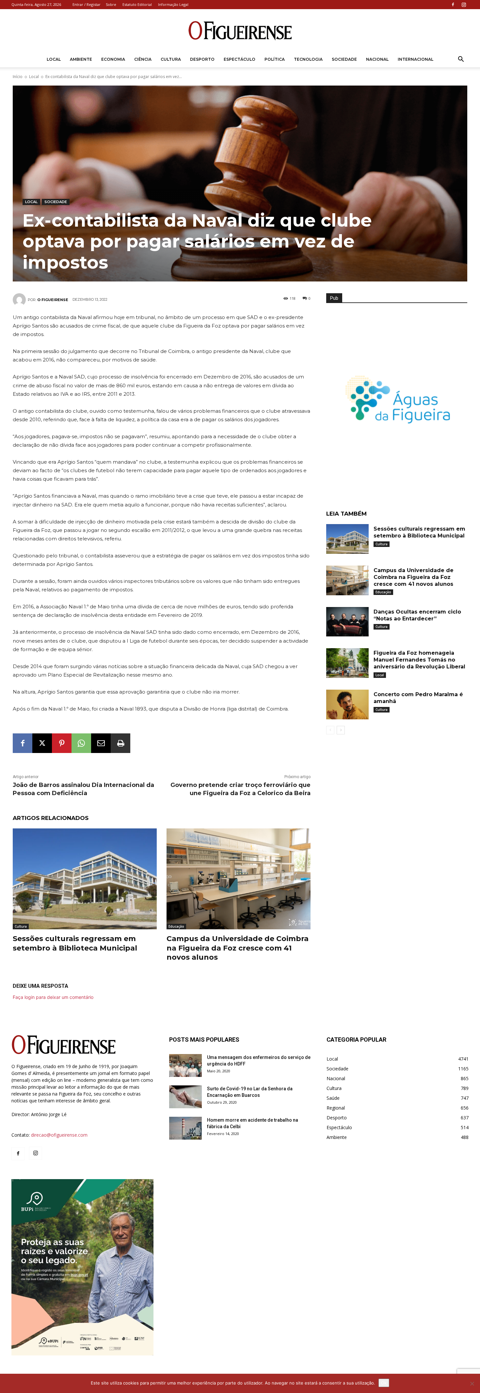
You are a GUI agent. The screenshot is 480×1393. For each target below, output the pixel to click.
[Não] (472, 1383)
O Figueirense (52, 299)
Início (18, 76)
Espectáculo (239, 59)
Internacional (415, 59)
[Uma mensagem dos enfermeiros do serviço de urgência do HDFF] (185, 1065)
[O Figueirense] (240, 30)
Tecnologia (308, 59)
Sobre (111, 4)
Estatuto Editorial (137, 4)
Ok (384, 1382)
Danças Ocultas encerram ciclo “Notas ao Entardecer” (417, 615)
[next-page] (341, 730)
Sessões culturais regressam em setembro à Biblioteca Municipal (75, 943)
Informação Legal (173, 4)
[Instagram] (464, 4)
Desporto (202, 59)
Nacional (377, 59)
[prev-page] (330, 730)
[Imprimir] (120, 743)
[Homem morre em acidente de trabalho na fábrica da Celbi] (185, 1128)
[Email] (101, 743)
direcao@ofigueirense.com (59, 1135)
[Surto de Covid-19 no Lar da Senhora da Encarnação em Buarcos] (185, 1096)
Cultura (171, 59)
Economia (113, 59)
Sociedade (344, 59)
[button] (461, 60)
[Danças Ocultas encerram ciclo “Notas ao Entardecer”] (347, 622)
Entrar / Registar (86, 4)
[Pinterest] (62, 743)
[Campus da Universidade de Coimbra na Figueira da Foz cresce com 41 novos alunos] (239, 878)
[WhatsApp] (81, 743)
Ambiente (81, 59)
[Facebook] (453, 4)
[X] (42, 743)
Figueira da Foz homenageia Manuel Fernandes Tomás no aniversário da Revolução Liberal (419, 660)
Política (274, 59)
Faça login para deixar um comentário (53, 997)
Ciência (143, 59)
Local (54, 59)
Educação (176, 926)
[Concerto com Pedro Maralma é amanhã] (347, 704)
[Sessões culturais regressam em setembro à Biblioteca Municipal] (85, 878)
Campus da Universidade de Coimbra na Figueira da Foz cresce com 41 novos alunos (238, 948)
